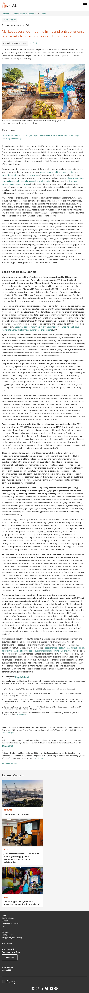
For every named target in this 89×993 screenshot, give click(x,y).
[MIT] (44, 982)
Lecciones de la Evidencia (25, 13)
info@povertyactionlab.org (12, 938)
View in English (10, 20)
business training (66, 172)
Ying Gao (18, 679)
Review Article (20, 714)
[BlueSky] (46, 988)
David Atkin (19, 676)
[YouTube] (51, 988)
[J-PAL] (9, 5)
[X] (42, 988)
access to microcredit (49, 172)
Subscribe (10, 957)
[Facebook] (56, 988)
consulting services (10, 175)
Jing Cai (26, 676)
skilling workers (32, 175)
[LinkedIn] (33, 988)
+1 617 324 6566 (8, 935)
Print (35, 43)
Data (30, 695)
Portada (5, 13)
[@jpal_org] (37, 988)
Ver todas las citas (9, 763)
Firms (43, 13)
